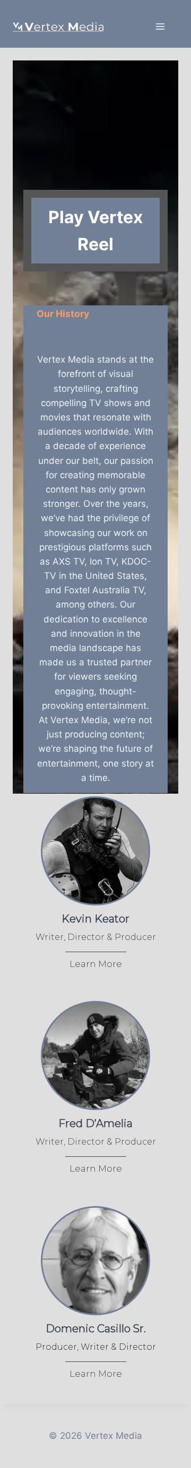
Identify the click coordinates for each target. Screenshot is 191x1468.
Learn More (96, 964)
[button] (95, 230)
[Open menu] (160, 26)
